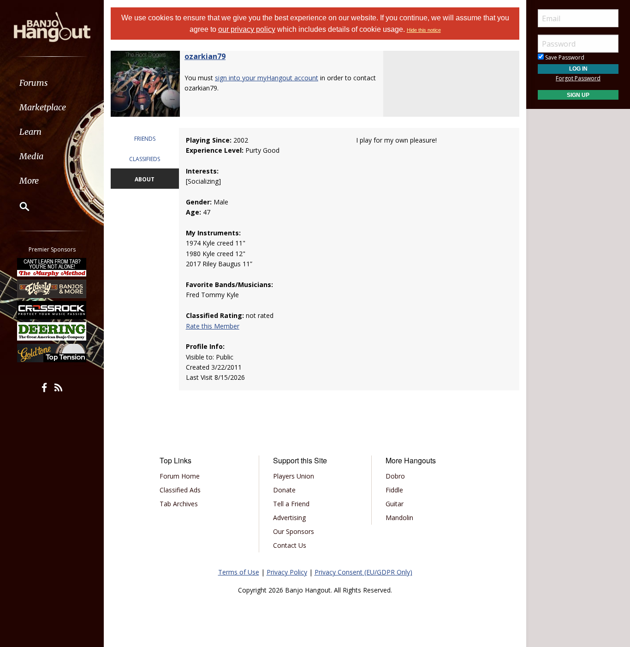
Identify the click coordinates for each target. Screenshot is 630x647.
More (29, 180)
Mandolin (399, 517)
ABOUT (145, 179)
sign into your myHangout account (266, 77)
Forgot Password (578, 78)
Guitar (395, 503)
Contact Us (289, 545)
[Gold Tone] (52, 353)
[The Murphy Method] (52, 267)
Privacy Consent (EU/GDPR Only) (363, 572)
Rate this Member (212, 326)
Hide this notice (424, 30)
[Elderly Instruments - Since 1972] (52, 288)
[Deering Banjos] (52, 331)
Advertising (289, 517)
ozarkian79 (205, 56)
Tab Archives (179, 503)
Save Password (564, 57)
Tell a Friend (291, 503)
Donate (284, 489)
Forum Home (180, 476)
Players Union (293, 476)
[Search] (18, 206)
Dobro (395, 476)
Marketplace (42, 107)
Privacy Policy (287, 572)
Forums (33, 83)
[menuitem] (52, 83)
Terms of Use (238, 572)
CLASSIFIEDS (144, 159)
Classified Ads (180, 489)
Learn (30, 131)
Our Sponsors (293, 531)
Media (31, 156)
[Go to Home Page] (52, 26)
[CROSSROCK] (52, 310)
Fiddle (394, 489)
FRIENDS (144, 139)
